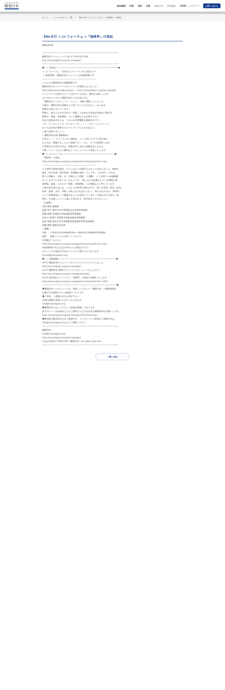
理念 (140, 6)
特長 (132, 6)
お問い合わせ (211, 6)
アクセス (171, 6)
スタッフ (158, 6)
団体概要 (121, 6)
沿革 (148, 6)
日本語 (183, 5)
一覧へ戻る (112, 356)
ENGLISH (194, 5)
